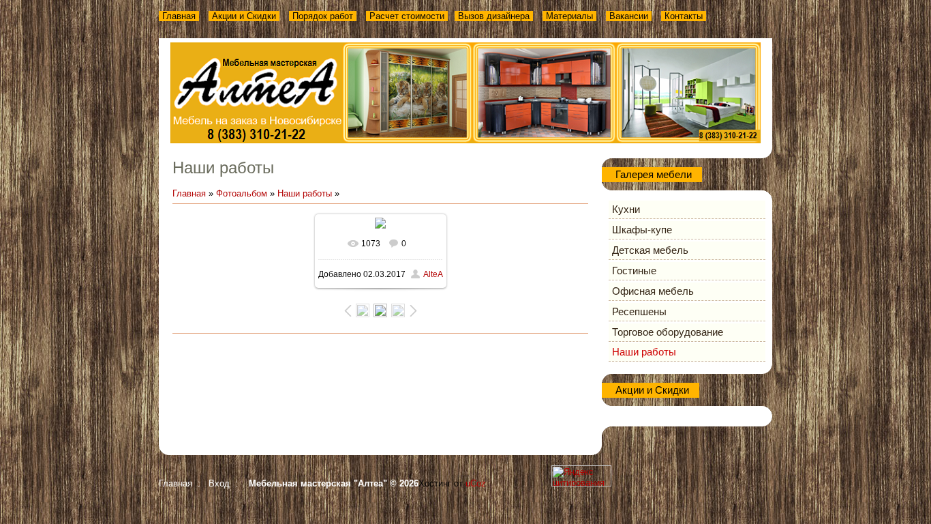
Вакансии (628, 16)
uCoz (476, 483)
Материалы (569, 16)
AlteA (433, 274)
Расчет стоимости (406, 16)
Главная (179, 16)
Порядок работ (322, 16)
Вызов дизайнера (494, 16)
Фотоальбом (241, 193)
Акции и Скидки (244, 16)
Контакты (684, 16)
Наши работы (304, 193)
